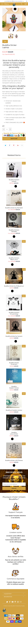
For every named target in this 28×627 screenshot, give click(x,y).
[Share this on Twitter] (5, 145)
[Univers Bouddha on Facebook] (10, 602)
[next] (24, 19)
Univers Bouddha (11, 605)
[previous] (3, 19)
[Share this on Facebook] (9, 145)
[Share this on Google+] (18, 145)
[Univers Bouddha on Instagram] (18, 602)
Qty (3, 126)
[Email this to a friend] (22, 145)
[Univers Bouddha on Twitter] (7, 602)
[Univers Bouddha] (14, 4)
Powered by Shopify (19, 605)
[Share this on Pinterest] (13, 145)
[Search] (22, 4)
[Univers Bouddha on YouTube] (12, 602)
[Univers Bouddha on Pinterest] (15, 602)
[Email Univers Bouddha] (21, 602)
